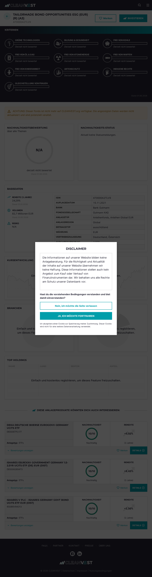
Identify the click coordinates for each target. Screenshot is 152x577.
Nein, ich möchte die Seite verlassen (76, 305)
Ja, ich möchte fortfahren (76, 315)
